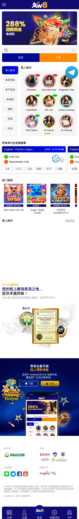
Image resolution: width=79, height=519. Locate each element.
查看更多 (70, 220)
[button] (39, 28)
